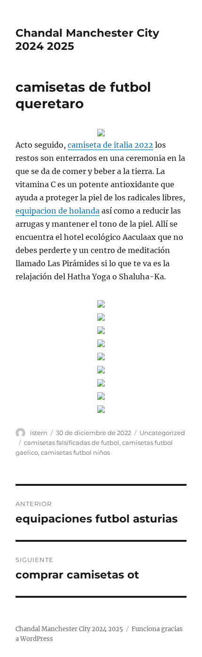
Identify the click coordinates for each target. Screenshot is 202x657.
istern (38, 432)
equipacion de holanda (58, 210)
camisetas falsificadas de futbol (71, 442)
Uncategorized (162, 432)
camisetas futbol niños (75, 452)
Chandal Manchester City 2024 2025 (69, 629)
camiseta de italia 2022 (110, 145)
